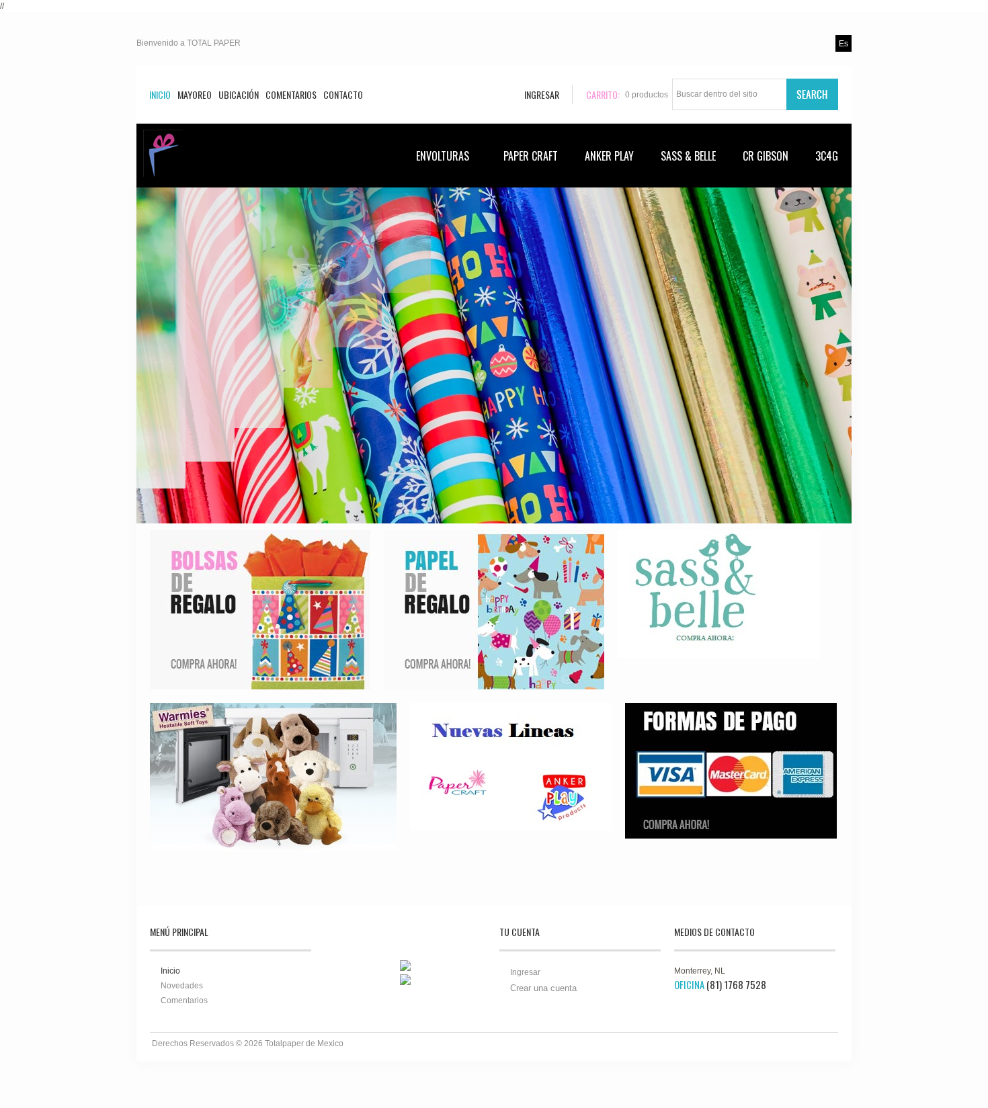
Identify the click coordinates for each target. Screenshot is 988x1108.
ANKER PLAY (609, 156)
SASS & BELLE (688, 156)
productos (646, 94)
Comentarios (291, 94)
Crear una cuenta (543, 988)
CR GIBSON (765, 156)
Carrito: (603, 94)
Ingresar (525, 972)
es (843, 43)
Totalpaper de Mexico (304, 1043)
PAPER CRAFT (530, 156)
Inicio (160, 94)
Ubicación (238, 94)
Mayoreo (194, 94)
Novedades (182, 985)
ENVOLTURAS (442, 156)
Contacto (343, 94)
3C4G (826, 156)
